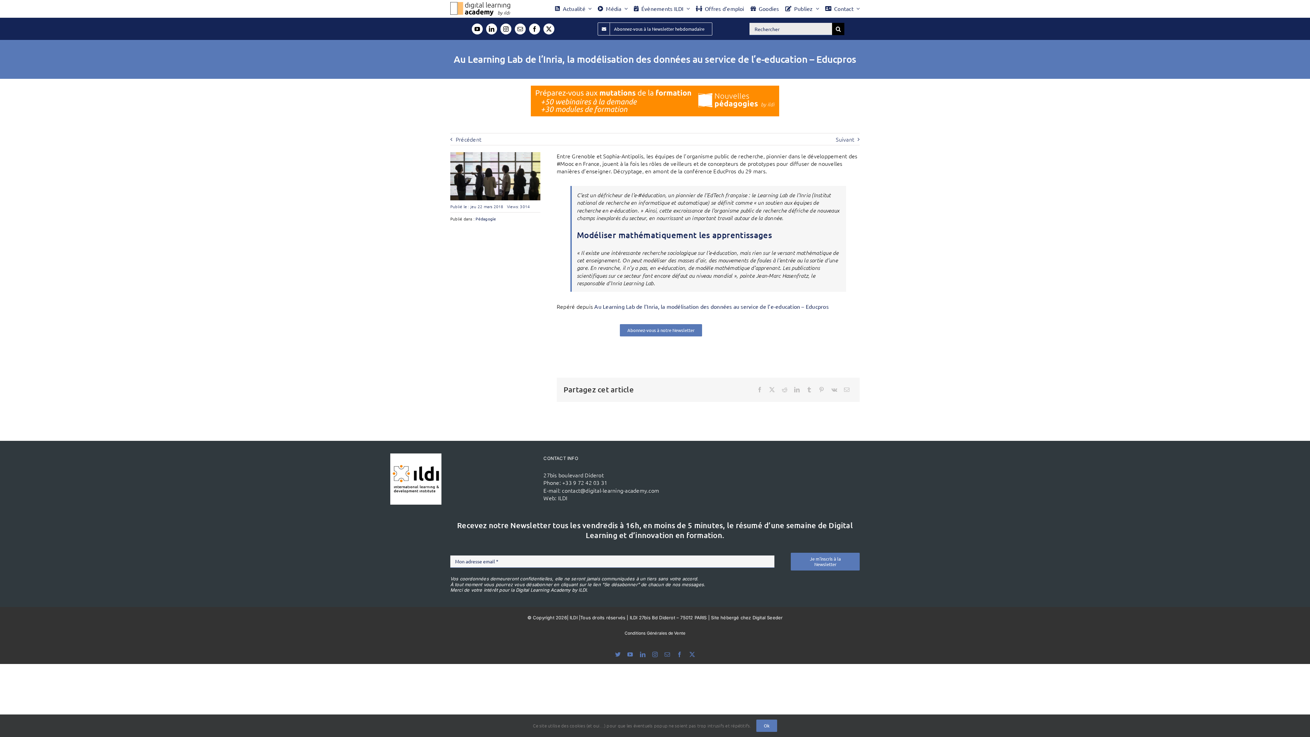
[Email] (847, 389)
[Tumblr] (809, 389)
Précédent (468, 139)
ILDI (563, 498)
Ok (767, 725)
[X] (772, 389)
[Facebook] (760, 389)
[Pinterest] (821, 389)
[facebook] (534, 29)
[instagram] (505, 29)
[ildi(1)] (415, 456)
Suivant (845, 139)
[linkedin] (491, 29)
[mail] (520, 29)
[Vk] (834, 389)
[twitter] (548, 29)
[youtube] (477, 29)
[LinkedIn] (797, 389)
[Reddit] (784, 389)
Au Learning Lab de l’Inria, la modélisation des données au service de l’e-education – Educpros (711, 306)
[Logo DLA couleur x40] (480, 5)
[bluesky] (618, 654)
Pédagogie (486, 218)
